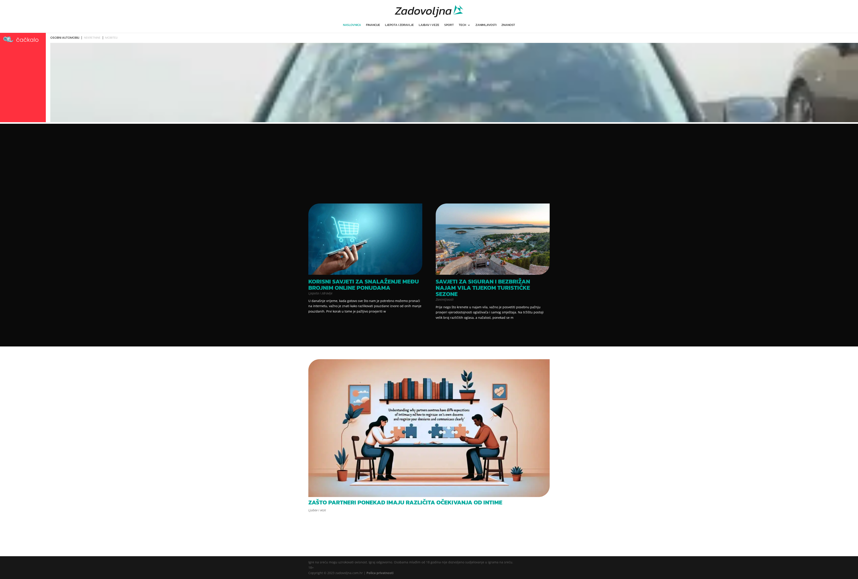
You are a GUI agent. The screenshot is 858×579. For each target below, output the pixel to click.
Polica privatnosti (379, 573)
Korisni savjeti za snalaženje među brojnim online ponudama (363, 284)
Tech (462, 25)
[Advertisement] (429, 164)
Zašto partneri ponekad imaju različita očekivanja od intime (405, 502)
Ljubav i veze (429, 25)
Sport (449, 25)
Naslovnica (352, 25)
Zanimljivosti (485, 25)
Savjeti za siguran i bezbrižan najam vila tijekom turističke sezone (483, 287)
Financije (373, 25)
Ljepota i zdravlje (399, 25)
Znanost (508, 25)
